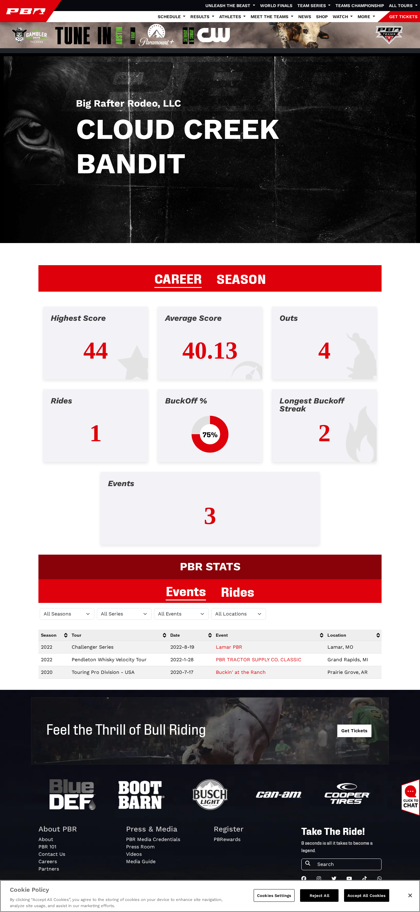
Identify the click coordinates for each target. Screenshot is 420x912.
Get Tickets (354, 730)
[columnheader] (53, 635)
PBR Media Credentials (153, 839)
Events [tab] (186, 590)
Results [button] (200, 16)
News (304, 16)
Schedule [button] (170, 16)
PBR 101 (47, 847)
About (45, 839)
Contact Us (51, 854)
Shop (322, 16)
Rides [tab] (237, 591)
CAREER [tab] (178, 278)
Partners (48, 869)
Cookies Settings (274, 895)
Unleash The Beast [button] (228, 5)
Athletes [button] (230, 16)
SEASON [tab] (241, 278)
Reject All (319, 895)
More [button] (364, 16)
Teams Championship (359, 5)
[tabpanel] (210, 431)
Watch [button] (341, 16)
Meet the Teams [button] (270, 16)
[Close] (410, 895)
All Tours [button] (401, 5)
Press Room (140, 847)
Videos (134, 854)
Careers (47, 861)
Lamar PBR (229, 647)
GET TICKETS (403, 16)
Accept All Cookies (366, 895)
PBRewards (227, 839)
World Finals (276, 5)
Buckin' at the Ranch (241, 672)
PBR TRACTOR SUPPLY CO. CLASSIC (258, 659)
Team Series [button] (312, 5)
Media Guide (141, 861)
